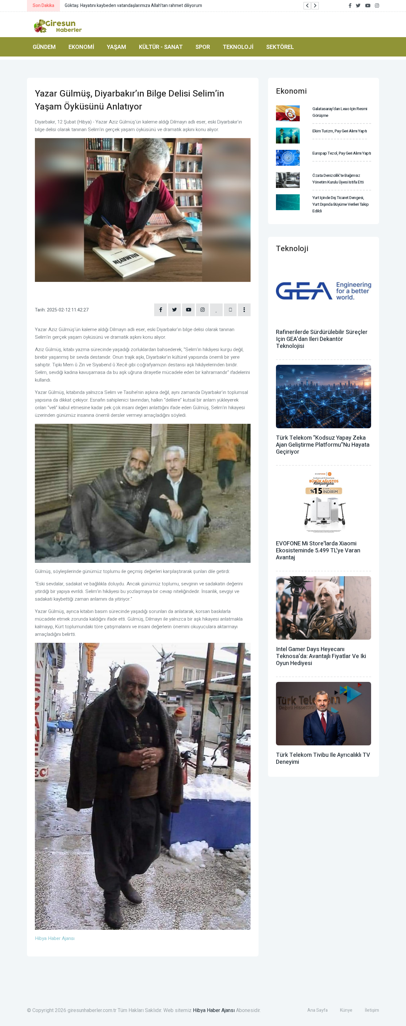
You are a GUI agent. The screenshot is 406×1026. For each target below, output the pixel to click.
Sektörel (280, 46)
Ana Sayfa (317, 1010)
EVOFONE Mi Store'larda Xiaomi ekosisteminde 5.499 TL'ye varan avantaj (318, 550)
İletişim (372, 1010)
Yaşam (116, 46)
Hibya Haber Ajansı (214, 1010)
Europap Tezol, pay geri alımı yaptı (341, 153)
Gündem (44, 46)
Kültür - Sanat (161, 46)
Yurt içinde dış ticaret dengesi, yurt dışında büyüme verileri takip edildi (340, 204)
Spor (202, 46)
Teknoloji (238, 46)
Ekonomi (81, 46)
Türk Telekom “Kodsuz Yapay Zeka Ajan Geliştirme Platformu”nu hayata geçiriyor (323, 445)
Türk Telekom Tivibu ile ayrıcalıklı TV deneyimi (323, 758)
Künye (346, 1010)
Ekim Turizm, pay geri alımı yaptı (339, 131)
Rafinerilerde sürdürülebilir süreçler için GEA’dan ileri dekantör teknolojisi (322, 339)
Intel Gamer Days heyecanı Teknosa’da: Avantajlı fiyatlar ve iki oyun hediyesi (321, 656)
